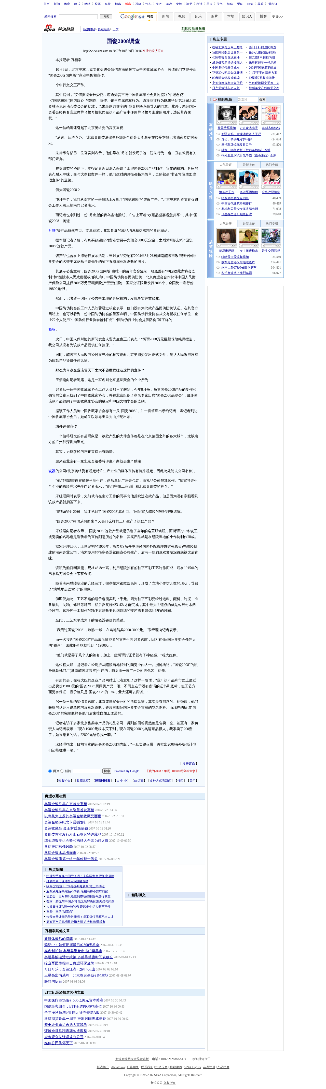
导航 (260, 3)
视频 (138, 3)
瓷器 (52, 471)
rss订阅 (139, 780)
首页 (47, 3)
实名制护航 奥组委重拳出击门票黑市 (73, 951)
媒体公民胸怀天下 (58, 1043)
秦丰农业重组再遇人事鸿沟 (65, 1025)
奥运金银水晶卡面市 (60, 853)
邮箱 (250, 3)
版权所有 (170, 1083)
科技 (108, 3)
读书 (189, 3)
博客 (118, 3)
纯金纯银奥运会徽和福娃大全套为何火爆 (76, 841)
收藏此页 (83, 780)
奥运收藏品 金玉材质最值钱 (66, 828)
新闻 (57, 3)
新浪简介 (103, 1067)
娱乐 (77, 3)
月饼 (52, 231)
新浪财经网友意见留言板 (132, 1059)
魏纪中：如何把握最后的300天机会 (72, 945)
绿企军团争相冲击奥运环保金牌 (69, 963)
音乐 (198, 16)
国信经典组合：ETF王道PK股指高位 (73, 1006)
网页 (56, 771)
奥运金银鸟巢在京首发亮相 (65, 804)
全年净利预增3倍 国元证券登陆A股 (72, 1012)
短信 (230, 3)
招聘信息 (161, 1067)
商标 (52, 329)
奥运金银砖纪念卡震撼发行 (65, 822)
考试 (199, 3)
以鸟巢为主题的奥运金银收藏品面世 (72, 816)
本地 (230, 16)
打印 (180, 780)
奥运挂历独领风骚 (58, 847)
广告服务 (133, 1067)
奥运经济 (104, 29)
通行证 (273, 3)
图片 (214, 16)
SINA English (192, 1067)
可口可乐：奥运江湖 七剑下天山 (69, 969)
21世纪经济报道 (153, 51)
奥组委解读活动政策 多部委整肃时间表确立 (78, 957)
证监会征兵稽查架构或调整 (65, 1031)
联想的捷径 (53, 981)
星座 (210, 3)
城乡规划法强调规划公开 (64, 1037)
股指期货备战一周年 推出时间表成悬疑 (75, 1019)
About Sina (118, 1067)
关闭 (192, 780)
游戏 (169, 3)
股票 (97, 3)
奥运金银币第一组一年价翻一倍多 (71, 859)
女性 (179, 3)
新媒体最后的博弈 (58, 939)
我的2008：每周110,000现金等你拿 (172, 771)
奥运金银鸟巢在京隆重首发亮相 (69, 810)
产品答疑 (223, 1067)
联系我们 (147, 1067)
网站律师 (176, 1067)
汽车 (148, 3)
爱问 (240, 3)
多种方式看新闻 (160, 780)
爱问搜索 (50, 16)
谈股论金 (64, 780)
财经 (87, 3)
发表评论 (189, 763)
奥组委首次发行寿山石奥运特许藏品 (72, 834)
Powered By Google (126, 771)
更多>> (277, 17)
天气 (220, 3)
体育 (67, 3)
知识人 (247, 16)
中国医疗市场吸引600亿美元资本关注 (73, 1000)
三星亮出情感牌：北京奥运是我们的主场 (76, 975)
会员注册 (209, 1067)
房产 (159, 3)
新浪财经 (89, 29)
